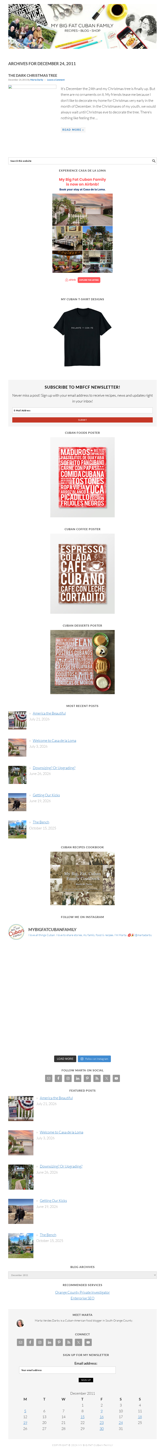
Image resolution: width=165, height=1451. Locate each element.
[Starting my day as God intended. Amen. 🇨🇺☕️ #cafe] (63, 1020)
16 (102, 1417)
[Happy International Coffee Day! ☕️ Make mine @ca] (139, 998)
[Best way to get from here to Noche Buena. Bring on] (139, 1042)
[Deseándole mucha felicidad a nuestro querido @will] (101, 955)
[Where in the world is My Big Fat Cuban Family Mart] (26, 1020)
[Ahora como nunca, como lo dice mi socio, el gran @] (63, 998)
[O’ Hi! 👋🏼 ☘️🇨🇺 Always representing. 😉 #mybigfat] (139, 1020)
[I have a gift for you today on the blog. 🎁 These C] (101, 1042)
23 (102, 1422)
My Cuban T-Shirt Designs (82, 299)
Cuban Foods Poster (82, 432)
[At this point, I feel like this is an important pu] (101, 998)
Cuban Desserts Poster (82, 625)
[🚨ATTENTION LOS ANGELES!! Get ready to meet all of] (26, 976)
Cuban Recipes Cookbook (82, 847)
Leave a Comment (56, 79)
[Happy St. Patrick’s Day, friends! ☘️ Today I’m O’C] (63, 976)
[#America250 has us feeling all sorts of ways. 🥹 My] (63, 955)
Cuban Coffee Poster (83, 529)
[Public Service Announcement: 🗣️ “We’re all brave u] (26, 998)
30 (102, 1428)
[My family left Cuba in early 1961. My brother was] (101, 976)
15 (82, 1417)
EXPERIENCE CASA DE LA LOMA (82, 170)
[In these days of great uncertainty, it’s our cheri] (139, 955)
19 (25, 1422)
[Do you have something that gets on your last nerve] (26, 955)
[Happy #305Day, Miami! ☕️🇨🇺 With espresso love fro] (139, 976)
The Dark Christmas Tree (32, 75)
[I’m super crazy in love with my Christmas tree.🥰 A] (63, 1042)
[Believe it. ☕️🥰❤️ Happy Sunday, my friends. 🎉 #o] (26, 1042)
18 (140, 1417)
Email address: (85, 1363)
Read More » (73, 129)
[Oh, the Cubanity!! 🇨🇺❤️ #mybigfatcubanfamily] (101, 1020)
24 (121, 1422)
